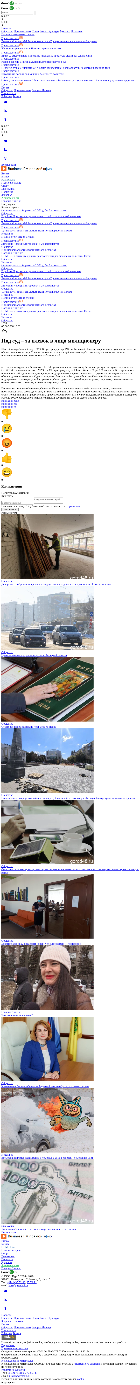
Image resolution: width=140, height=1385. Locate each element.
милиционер (8, 406)
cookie (80, 1379)
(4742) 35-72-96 (16, 1282)
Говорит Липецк (41, 90)
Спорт (35, 31)
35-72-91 (32, 1282)
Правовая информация (14, 1348)
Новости (6, 28)
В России (6, 96)
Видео (5, 87)
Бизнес (44, 31)
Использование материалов (17, 1360)
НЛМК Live (8, 179)
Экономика (8, 188)
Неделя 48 (7, 233)
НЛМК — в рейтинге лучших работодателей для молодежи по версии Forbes (46, 256)
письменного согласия (87, 1363)
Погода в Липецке (12, 252)
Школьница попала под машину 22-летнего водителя (32, 74)
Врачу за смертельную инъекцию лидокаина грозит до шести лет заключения (46, 55)
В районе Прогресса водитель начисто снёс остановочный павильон (41, 216)
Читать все (7, 262)
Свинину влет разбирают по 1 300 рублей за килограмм (34, 210)
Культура (53, 31)
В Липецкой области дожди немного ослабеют (28, 249)
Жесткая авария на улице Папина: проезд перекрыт (31, 48)
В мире (17, 96)
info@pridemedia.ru (19, 1375)
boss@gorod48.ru (18, 1285)
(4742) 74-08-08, (17, 1372)
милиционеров (10, 400)
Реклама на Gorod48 (13, 1369)
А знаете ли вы (10, 197)
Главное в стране (11, 182)
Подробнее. (8, 1345)
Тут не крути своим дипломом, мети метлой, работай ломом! (37, 230)
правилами (74, 506)
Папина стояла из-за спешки (17, 34)
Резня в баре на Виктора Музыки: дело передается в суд (33, 61)
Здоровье (65, 31)
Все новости (8, 164)
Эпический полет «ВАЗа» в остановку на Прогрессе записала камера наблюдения (49, 41)
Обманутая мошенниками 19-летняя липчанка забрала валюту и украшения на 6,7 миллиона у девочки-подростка (68, 80)
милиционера (9, 403)
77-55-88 (32, 1372)
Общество (7, 31)
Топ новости (8, 93)
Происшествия (22, 31)
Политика (76, 31)
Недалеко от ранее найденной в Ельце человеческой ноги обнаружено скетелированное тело (55, 67)
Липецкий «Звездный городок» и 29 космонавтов (30, 243)
